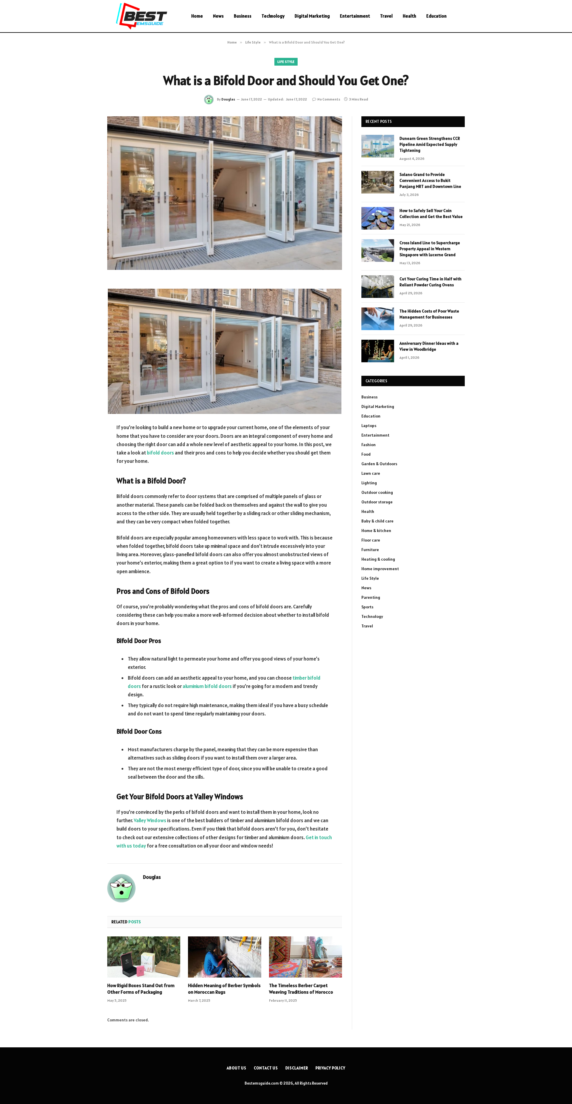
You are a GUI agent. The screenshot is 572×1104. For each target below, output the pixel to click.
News (218, 16)
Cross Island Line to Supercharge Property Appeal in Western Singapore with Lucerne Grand (430, 248)
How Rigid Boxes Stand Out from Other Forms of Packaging (141, 988)
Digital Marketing (312, 16)
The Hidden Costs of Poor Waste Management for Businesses (429, 314)
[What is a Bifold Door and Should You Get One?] (224, 193)
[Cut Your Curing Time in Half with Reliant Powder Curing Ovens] (377, 286)
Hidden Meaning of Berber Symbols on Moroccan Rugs (224, 988)
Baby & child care (377, 521)
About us (236, 1068)
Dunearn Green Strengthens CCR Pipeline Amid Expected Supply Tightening (430, 144)
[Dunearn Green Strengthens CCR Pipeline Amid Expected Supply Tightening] (377, 146)
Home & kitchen (376, 530)
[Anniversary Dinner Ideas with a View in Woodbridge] (377, 351)
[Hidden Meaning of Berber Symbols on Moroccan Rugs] (224, 957)
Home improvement (380, 568)
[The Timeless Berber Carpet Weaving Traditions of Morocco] (305, 957)
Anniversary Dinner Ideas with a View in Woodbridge (429, 346)
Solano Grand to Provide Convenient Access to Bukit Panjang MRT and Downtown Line (430, 180)
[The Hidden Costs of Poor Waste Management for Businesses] (377, 318)
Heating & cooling (378, 559)
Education (436, 16)
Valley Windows (150, 820)
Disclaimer (296, 1068)
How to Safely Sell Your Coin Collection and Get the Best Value (431, 213)
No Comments (328, 99)
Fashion (368, 444)
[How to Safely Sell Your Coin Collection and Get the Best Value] (377, 218)
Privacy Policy (330, 1068)
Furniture (370, 549)
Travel (386, 16)
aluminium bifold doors (207, 686)
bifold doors (160, 452)
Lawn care (370, 473)
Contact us (266, 1068)
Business (242, 16)
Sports (367, 607)
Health (409, 16)
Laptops (368, 425)
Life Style (286, 61)
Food (366, 454)
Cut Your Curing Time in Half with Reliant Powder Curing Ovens (430, 281)
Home (197, 16)
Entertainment (355, 16)
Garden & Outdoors (379, 463)
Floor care (370, 540)
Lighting (369, 482)
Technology (273, 16)
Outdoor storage (377, 502)
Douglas (228, 99)
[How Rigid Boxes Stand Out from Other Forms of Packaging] (143, 957)
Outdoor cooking (377, 492)
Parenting (370, 597)
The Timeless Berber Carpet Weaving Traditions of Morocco (301, 988)
